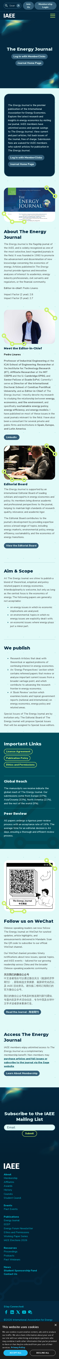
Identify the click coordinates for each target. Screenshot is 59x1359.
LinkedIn (11, 437)
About (7, 1174)
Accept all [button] (16, 1352)
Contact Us (10, 1274)
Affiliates (9, 1182)
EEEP (7, 1224)
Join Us (28, 6)
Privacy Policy (18, 1347)
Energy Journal (12, 1220)
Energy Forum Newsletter (18, 1228)
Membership (10, 1178)
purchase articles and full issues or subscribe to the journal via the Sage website (26, 1062)
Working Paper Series (16, 1236)
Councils (8, 1194)
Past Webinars (12, 1259)
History (8, 1190)
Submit (29, 1133)
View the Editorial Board (21, 545)
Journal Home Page (29, 63)
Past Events (11, 1209)
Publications (11, 1217)
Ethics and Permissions (20, 764)
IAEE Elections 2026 (15, 1240)
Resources (10, 1248)
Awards (8, 1186)
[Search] (18, 6)
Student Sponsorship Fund (20, 1270)
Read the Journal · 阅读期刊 (22, 1012)
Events (8, 1205)
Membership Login (45, 6)
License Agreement (18, 751)
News (7, 1267)
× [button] (55, 1325)
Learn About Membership (21, 1073)
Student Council (12, 1198)
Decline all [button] (42, 1352)
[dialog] (29, 1340)
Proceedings (10, 1251)
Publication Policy (17, 758)
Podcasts (9, 1255)
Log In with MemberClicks (29, 56)
